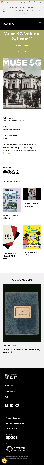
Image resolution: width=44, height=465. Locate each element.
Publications (22, 51)
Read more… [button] (8, 153)
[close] (39, 10)
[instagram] (11, 405)
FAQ (6, 397)
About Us (9, 386)
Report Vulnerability (15, 423)
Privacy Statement (14, 418)
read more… (22, 14)
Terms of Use (11, 428)
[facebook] (6, 405)
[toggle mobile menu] (40, 24)
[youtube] (17, 405)
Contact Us (10, 391)
